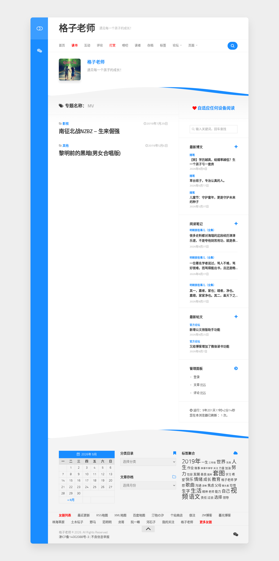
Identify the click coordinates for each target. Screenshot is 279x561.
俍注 (192, 515)
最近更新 (84, 515)
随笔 (192, 155)
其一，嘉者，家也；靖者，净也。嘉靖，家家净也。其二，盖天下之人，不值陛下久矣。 (212, 293)
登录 (197, 377)
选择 (218, 497)
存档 (150, 45)
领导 (226, 498)
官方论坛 (195, 325)
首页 (62, 45)
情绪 (198, 479)
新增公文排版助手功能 (205, 330)
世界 (221, 461)
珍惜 (233, 485)
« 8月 (71, 500)
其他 (66, 145)
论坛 (176, 45)
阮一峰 (135, 522)
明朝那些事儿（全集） (203, 230)
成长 (207, 479)
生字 (186, 491)
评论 (100, 45)
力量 (222, 468)
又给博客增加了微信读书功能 (209, 346)
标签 (163, 45)
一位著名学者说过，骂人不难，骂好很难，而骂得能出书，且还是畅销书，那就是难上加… (212, 266)
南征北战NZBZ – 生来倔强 (89, 131)
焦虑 (211, 485)
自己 (226, 491)
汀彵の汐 (158, 515)
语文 (194, 496)
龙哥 (121, 522)
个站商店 (176, 515)
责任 (204, 498)
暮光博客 (225, 515)
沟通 (198, 485)
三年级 (212, 462)
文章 (200, 385)
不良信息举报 (100, 537)
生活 (196, 491)
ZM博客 (207, 515)
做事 (197, 468)
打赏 (112, 45)
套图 (219, 473)
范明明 (107, 522)
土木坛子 (77, 522)
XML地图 (120, 515)
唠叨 (125, 45)
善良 (204, 474)
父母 (218, 485)
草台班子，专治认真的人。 (208, 181)
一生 (204, 462)
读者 (138, 45)
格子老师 (77, 28)
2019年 (191, 461)
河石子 (151, 522)
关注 (215, 468)
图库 (209, 474)
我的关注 (168, 522)
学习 (228, 474)
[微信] (39, 51)
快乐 (189, 479)
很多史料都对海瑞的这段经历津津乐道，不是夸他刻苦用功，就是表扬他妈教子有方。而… (212, 238)
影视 (66, 123)
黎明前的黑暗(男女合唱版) (90, 153)
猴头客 (225, 485)
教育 (216, 479)
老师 (211, 491)
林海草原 (58, 522)
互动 (87, 45)
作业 (190, 468)
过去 (211, 498)
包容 (190, 474)
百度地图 (139, 515)
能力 (218, 491)
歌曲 (190, 485)
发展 (196, 474)
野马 (93, 522)
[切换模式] (39, 28)
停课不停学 (207, 468)
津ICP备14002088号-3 (74, 537)
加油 (228, 468)
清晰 (204, 485)
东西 (228, 462)
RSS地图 (102, 515)
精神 (205, 491)
